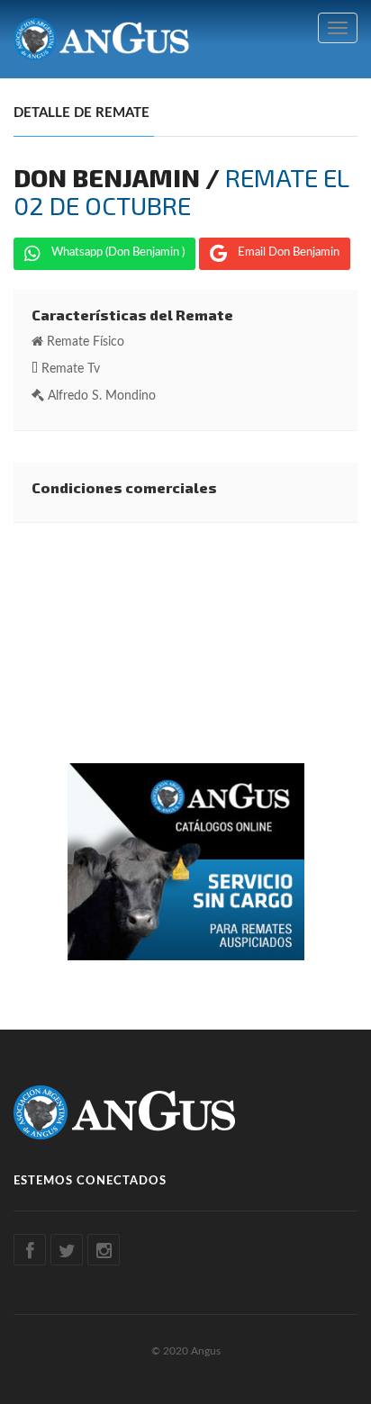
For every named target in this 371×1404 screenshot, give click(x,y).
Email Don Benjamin (288, 252)
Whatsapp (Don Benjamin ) (118, 252)
